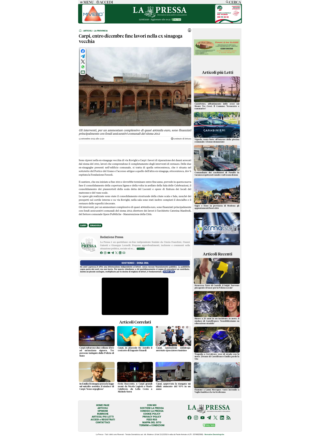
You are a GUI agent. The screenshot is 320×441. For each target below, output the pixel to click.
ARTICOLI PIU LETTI (103, 416)
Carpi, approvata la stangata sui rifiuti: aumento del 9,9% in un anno (173, 386)
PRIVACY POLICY (151, 416)
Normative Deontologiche (214, 434)
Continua (141, 249)
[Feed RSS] (228, 418)
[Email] (124, 253)
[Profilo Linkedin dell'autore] (120, 253)
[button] (189, 31)
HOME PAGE (102, 405)
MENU (88, 1)
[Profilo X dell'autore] (116, 253)
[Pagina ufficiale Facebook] (190, 418)
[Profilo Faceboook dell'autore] (101, 253)
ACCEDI (106, 1)
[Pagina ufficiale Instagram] (196, 418)
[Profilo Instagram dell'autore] (105, 253)
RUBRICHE (102, 413)
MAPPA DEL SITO (151, 422)
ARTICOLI (103, 408)
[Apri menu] (81, 2)
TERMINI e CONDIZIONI (151, 425)
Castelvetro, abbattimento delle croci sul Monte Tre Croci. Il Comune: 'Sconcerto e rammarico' (216, 106)
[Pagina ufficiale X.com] (216, 418)
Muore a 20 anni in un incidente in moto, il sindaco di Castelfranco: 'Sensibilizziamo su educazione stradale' (216, 321)
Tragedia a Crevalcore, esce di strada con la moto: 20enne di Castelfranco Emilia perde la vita (216, 356)
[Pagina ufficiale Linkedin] (222, 418)
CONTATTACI (103, 422)
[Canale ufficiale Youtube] (202, 418)
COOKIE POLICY (151, 413)
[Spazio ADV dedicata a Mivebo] (93, 22)
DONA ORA (168, 272)
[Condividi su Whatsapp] (83, 67)
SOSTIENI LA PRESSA (152, 408)
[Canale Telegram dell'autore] (112, 253)
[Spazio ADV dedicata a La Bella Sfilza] (217, 64)
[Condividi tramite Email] (83, 72)
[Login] (97, 1)
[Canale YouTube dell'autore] (109, 253)
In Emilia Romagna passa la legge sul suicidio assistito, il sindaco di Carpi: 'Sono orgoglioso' (96, 386)
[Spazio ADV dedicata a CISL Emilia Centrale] (228, 22)
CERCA (235, 1)
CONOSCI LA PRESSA (152, 411)
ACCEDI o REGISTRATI (103, 419)
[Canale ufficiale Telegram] (209, 418)
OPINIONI (103, 411)
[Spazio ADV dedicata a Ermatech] (217, 246)
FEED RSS (151, 419)
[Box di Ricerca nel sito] (226, 2)
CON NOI (151, 405)
